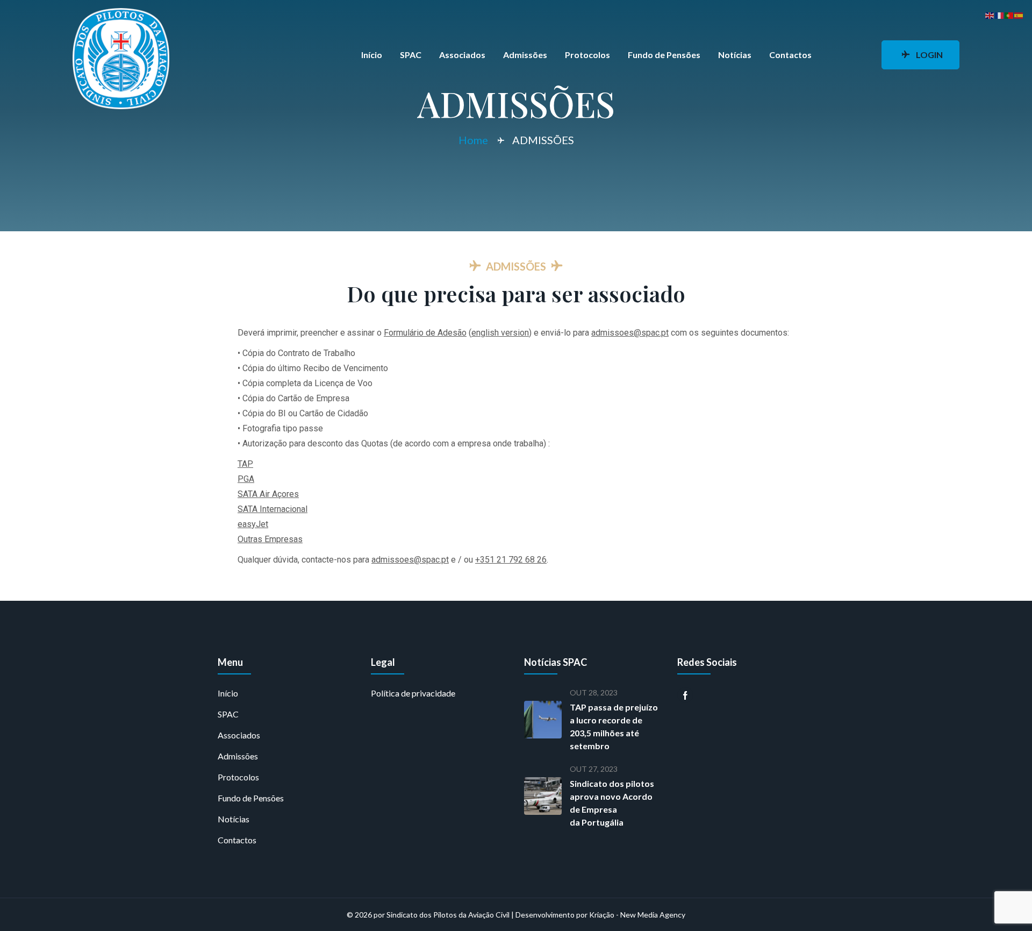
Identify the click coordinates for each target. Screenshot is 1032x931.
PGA (246, 479)
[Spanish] (1019, 14)
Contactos (790, 54)
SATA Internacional (272, 509)
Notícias (734, 54)
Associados (462, 54)
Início (371, 54)
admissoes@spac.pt (630, 333)
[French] (1000, 14)
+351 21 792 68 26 (511, 560)
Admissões (525, 54)
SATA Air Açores (268, 494)
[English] (990, 14)
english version (500, 333)
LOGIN (929, 54)
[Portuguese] (1009, 14)
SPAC (410, 54)
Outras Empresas (270, 539)
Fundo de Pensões (664, 54)
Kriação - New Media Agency (637, 914)
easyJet (253, 524)
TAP (245, 464)
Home (473, 139)
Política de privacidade (413, 693)
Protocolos (587, 54)
